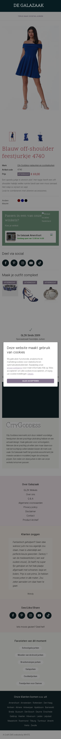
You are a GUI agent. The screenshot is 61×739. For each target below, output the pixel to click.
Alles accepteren (30, 381)
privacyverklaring (14, 368)
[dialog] (30, 369)
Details (30, 374)
